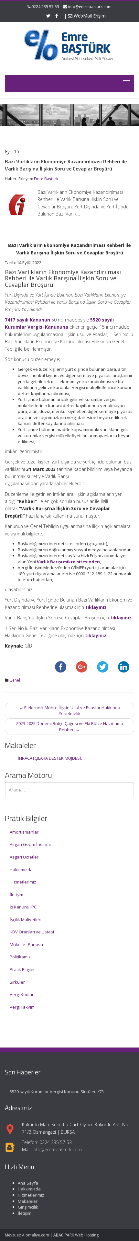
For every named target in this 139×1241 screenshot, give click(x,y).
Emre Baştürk (46, 178)
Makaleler (27, 1201)
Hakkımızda (21, 869)
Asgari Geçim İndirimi (30, 844)
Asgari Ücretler (24, 857)
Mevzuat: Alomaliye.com (27, 1235)
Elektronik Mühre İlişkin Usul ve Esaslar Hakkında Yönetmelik (69, 711)
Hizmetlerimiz (23, 882)
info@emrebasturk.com (90, 6)
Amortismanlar (24, 832)
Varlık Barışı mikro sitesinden (68, 562)
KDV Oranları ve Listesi (32, 932)
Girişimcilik (28, 1207)
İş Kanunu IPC (23, 907)
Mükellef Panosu (26, 944)
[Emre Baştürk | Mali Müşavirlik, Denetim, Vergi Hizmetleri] (69, 44)
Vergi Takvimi (23, 1007)
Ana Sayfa (28, 1183)
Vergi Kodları (22, 994)
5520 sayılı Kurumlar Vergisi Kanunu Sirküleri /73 (57, 1092)
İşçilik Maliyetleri (25, 919)
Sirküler (17, 982)
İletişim (16, 894)
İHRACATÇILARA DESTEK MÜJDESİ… (51, 758)
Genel (14, 680)
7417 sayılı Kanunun (27, 320)
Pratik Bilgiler (22, 969)
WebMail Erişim (89, 16)
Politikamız (20, 957)
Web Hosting (87, 1235)
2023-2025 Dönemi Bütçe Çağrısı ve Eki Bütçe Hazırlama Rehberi (69, 726)
